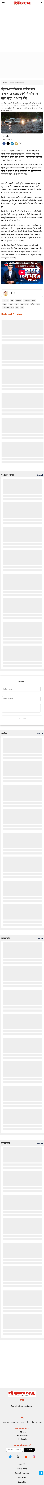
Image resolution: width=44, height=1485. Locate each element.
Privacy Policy (22, 1469)
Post (24, 718)
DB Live (23, 1432)
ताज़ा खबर (6, 1422)
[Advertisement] (22, 27)
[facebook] (4, 143)
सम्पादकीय (5, 938)
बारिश (32, 304)
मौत (22, 307)
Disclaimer (22, 1477)
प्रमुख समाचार (7, 474)
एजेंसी (8, 136)
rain (12, 300)
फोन (12, 307)
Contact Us (22, 1482)
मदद (17, 307)
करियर (32, 1422)
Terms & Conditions (22, 1473)
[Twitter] (8, 143)
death (16, 304)
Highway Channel (23, 1436)
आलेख (4, 733)
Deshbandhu (22, 1439)
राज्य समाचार (15, 1422)
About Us (22, 1464)
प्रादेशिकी (5, 1143)
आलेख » (12, 82)
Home (5, 82)
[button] (3, 4)
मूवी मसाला (39, 1422)
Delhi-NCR (5, 300)
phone (4, 304)
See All (40, 475)
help (10, 304)
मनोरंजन (22, 1422)
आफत (38, 304)
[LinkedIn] (12, 143)
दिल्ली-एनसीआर (24, 304)
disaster (18, 300)
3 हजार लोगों (6, 307)
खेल (28, 1422)
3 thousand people (29, 300)
